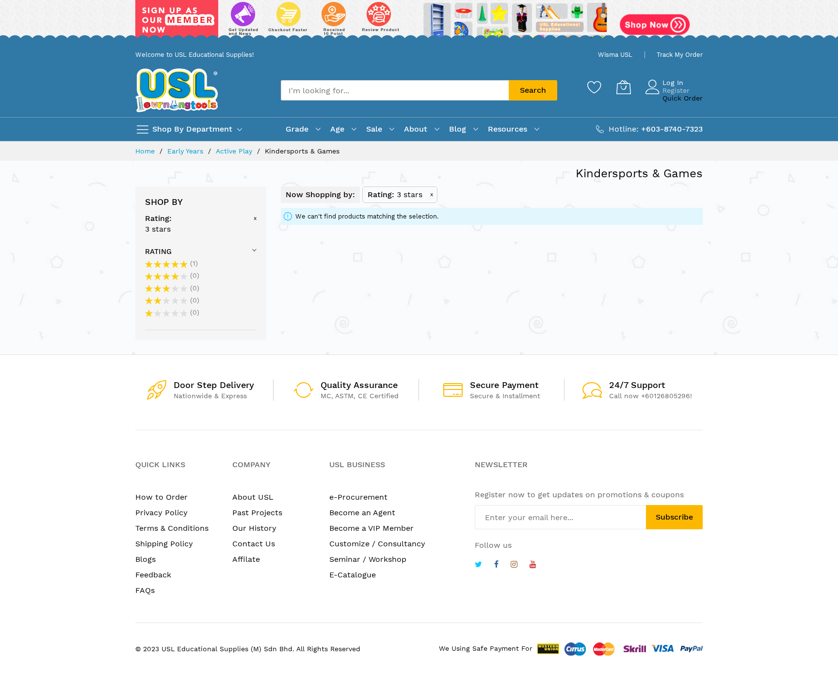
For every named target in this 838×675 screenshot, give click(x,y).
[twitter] (478, 565)
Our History (254, 528)
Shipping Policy (164, 543)
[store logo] (176, 90)
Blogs (145, 559)
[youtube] (533, 565)
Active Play (235, 151)
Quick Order (682, 98)
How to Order (161, 497)
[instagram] (514, 565)
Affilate (246, 559)
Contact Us (253, 543)
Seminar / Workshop (367, 559)
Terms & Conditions (172, 528)
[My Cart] (623, 87)
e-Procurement (358, 497)
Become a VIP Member (371, 528)
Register (676, 90)
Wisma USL (615, 54)
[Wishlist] (594, 87)
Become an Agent (362, 512)
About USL (253, 497)
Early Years (186, 151)
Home (146, 151)
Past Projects (257, 512)
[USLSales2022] (419, 23)
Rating (158, 251)
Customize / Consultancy (377, 543)
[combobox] (395, 90)
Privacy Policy (161, 512)
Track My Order (680, 54)
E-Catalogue (352, 574)
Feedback (153, 574)
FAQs (145, 590)
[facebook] (496, 565)
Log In (672, 82)
